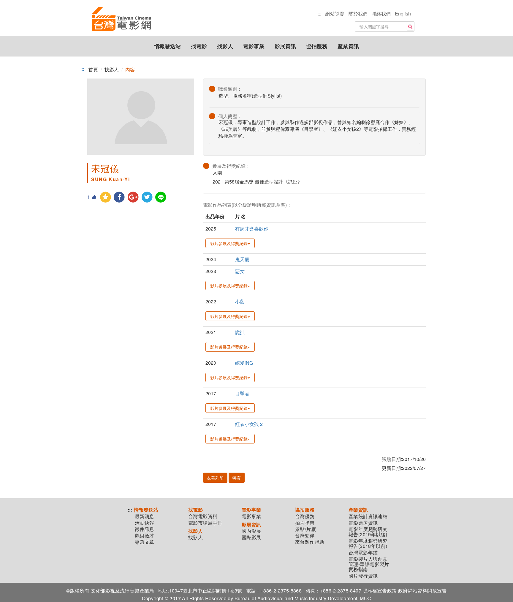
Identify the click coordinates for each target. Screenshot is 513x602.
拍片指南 (305, 523)
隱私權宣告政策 (380, 590)
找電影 (199, 46)
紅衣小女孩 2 (249, 424)
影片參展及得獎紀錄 (229, 243)
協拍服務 (316, 46)
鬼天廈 (242, 259)
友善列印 (215, 478)
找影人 (225, 46)
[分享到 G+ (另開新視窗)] (133, 197)
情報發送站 (167, 46)
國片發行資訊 (363, 576)
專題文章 (144, 542)
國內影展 (251, 531)
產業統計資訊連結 (368, 516)
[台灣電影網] (121, 19)
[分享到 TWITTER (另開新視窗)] (147, 197)
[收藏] (105, 197)
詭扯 (240, 332)
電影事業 (254, 46)
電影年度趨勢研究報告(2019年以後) (368, 531)
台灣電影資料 (202, 516)
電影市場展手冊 (205, 523)
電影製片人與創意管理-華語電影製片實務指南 (369, 564)
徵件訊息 (144, 529)
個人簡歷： (230, 116)
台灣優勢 (305, 516)
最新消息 (144, 516)
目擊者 (242, 393)
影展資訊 (285, 46)
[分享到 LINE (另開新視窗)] (161, 197)
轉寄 (236, 478)
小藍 (240, 301)
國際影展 (251, 537)
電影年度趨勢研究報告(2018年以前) (368, 543)
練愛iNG (244, 362)
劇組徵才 (144, 535)
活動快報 (144, 523)
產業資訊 (348, 46)
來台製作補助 (309, 542)
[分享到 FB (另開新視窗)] (119, 197)
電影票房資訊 (363, 523)
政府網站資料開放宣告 (422, 590)
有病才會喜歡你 (251, 228)
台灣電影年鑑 (363, 552)
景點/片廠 (305, 529)
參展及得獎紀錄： (231, 165)
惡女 (240, 271)
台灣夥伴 (305, 535)
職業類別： (230, 88)
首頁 (93, 69)
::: (319, 13)
